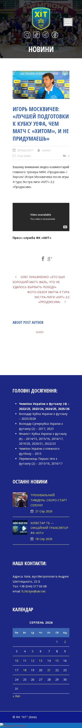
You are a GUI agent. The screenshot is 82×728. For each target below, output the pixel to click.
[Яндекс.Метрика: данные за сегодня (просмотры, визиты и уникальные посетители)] (13, 725)
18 (24, 670)
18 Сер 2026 (43, 539)
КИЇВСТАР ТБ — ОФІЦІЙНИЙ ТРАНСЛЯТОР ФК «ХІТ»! (49, 528)
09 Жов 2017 (25, 150)
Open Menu (68, 22)
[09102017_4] (41, 85)
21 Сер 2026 (43, 511)
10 (16, 661)
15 (57, 661)
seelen (46, 150)
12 (32, 661)
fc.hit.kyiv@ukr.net (33, 591)
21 (49, 670)
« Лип (16, 696)
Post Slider (24, 156)
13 (40, 661)
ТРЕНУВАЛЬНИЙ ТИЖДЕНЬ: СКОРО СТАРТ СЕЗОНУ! (48, 500)
